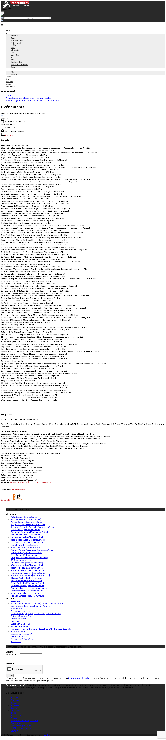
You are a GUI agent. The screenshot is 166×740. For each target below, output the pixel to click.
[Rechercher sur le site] (2, 12)
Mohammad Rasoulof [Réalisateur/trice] (30, 573)
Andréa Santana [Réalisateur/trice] (27, 585)
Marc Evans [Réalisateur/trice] (25, 545)
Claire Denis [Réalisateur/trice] (25, 529)
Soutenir (10, 95)
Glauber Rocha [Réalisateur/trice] (27, 578)
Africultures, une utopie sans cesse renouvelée (28, 98)
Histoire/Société (16, 62)
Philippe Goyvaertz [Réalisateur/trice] (29, 557)
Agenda (8, 84)
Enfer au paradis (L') (20, 623)
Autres (23, 489)
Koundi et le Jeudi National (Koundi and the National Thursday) (42, 629)
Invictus (15, 621)
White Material (18, 618)
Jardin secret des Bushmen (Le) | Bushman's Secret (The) (38, 603)
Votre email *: (12, 654)
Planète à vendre (19, 636)
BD (12, 57)
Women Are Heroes (20, 626)
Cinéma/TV (14, 35)
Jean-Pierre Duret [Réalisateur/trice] (28, 539)
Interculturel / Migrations (19, 64)
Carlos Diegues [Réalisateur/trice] (27, 537)
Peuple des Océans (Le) (22, 639)
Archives (48, 735)
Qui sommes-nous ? (15, 685)
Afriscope (9, 81)
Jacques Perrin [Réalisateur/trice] (27, 567)
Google (13, 489)
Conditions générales (21, 725)
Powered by (7, 500)
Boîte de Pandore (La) (21, 616)
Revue (8, 79)
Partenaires (16, 723)
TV (7, 69)
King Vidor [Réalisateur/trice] (25, 593)
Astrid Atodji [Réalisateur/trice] (26, 517)
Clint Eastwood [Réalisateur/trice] (27, 542)
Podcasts (14, 74)
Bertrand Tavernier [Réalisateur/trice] (29, 588)
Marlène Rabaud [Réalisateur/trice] (27, 570)
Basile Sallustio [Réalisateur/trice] (27, 583)
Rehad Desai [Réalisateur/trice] (25, 534)
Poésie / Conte (16, 43)
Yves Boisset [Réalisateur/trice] (26, 519)
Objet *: (9, 651)
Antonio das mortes (20, 611)
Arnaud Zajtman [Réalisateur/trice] (27, 595)
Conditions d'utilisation (79, 678)
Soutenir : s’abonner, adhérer (24, 720)
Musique (13, 38)
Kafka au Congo (18, 631)
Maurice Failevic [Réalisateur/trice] (28, 547)
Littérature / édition (18, 40)
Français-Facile (10, 86)
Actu (7, 33)
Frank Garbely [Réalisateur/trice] (27, 552)
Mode (12, 60)
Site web (9, 135)
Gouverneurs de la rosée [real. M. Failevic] (31, 606)
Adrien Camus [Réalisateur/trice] (26, 522)
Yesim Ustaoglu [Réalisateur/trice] (27, 590)
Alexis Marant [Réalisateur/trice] (27, 565)
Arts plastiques (16, 50)
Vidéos (13, 72)
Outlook (20, 489)
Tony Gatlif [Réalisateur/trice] (25, 555)
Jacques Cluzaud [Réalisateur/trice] (28, 524)
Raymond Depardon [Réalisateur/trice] (29, 532)
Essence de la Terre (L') (21, 634)
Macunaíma (16, 608)
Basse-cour (16, 641)
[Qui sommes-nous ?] (2, 20)
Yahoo (16, 489)
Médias (13, 67)
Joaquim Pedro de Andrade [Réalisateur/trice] (33, 527)
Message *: (11, 663)
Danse (13, 47)
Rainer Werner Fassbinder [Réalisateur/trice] (32, 550)
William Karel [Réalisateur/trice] (27, 562)
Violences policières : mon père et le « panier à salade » (32, 100)
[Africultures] (15, 10)
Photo (13, 52)
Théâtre (13, 45)
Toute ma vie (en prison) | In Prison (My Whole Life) (36, 613)
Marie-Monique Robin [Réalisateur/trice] (30, 575)
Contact (14, 730)
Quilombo (15, 601)
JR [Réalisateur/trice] (21, 560)
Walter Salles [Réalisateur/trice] (26, 580)
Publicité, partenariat (21, 728)
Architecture (15, 55)
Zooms (8, 76)
